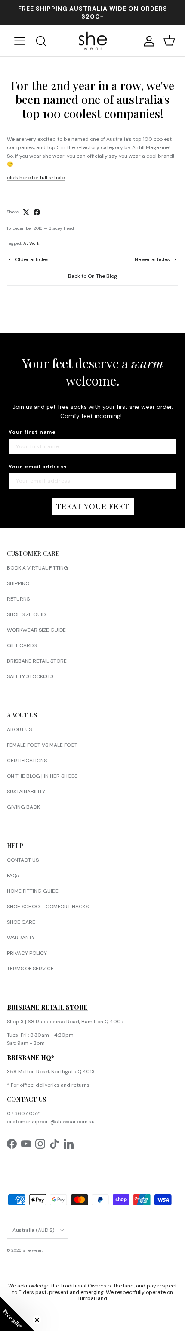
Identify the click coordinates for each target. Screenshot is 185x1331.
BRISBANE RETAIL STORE (37, 661)
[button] (17, 1314)
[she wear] (92, 41)
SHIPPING (18, 583)
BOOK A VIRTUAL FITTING (37, 567)
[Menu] (19, 40)
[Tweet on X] (26, 212)
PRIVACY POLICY (27, 953)
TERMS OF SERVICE (30, 968)
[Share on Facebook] (37, 212)
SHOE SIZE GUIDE (28, 614)
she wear (32, 1250)
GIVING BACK (23, 807)
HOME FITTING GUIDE (33, 891)
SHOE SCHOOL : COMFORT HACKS (48, 906)
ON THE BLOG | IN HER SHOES (42, 776)
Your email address (38, 466)
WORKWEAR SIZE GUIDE (36, 630)
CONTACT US (23, 860)
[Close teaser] (37, 1319)
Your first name (32, 432)
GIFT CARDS (22, 645)
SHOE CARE (21, 922)
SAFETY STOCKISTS (30, 676)
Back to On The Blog (92, 276)
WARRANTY (21, 937)
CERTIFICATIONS (27, 760)
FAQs (13, 875)
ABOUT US (19, 729)
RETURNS (18, 598)
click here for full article (36, 177)
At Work (31, 243)
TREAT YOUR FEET (93, 506)
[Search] (46, 41)
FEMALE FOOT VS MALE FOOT (42, 745)
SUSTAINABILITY (26, 791)
